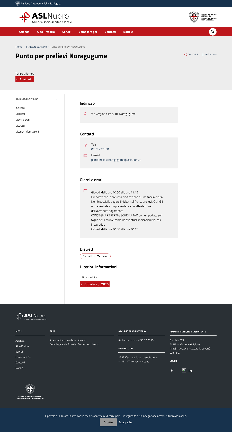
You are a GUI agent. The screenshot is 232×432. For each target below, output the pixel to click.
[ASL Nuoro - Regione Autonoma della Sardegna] (33, 316)
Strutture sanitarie (36, 47)
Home (18, 47)
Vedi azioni (211, 54)
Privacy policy (125, 422)
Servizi (66, 31)
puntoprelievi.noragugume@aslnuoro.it (116, 159)
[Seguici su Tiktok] (184, 370)
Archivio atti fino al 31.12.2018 (136, 340)
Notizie (128, 31)
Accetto (108, 422)
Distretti (20, 126)
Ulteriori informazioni (27, 131)
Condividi (193, 54)
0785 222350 (100, 149)
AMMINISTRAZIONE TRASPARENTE (188, 331)
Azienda (24, 31)
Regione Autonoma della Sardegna (40, 3)
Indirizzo (20, 108)
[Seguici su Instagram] (178, 370)
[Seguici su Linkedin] (190, 370)
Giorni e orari (22, 120)
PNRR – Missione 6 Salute (185, 344)
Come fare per (88, 31)
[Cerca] (213, 32)
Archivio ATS (177, 340)
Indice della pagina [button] (26, 99)
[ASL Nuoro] (17, 3)
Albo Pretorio (46, 31)
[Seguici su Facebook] (172, 370)
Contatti (110, 31)
